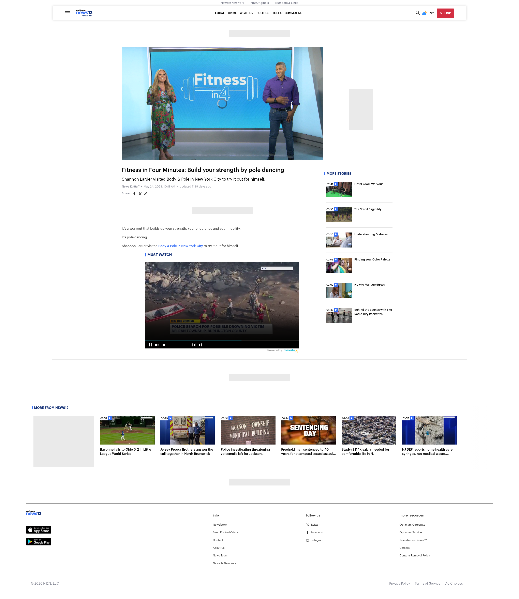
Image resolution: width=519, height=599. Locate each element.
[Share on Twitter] (140, 193)
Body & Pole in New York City (180, 246)
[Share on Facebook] (134, 193)
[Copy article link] (145, 193)
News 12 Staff (130, 186)
